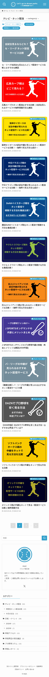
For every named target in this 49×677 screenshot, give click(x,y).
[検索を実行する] (44, 538)
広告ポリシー (19, 669)
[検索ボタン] (4, 4)
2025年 (10, 628)
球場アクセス (12, 633)
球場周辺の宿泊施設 (14, 638)
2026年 (10, 623)
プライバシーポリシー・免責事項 (31, 666)
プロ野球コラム (13, 644)
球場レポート (12, 649)
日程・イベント (13, 619)
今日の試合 (29, 24)
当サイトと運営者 (13, 666)
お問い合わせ (29, 669)
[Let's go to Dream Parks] (24, 4)
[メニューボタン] (44, 4)
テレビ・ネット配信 (15, 604)
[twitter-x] (24, 586)
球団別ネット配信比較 (11, 28)
